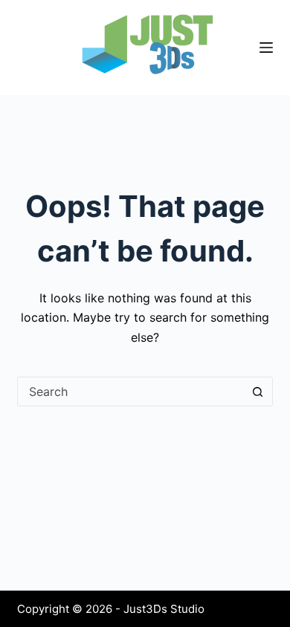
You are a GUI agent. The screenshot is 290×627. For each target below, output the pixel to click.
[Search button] (258, 391)
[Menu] (266, 47)
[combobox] (130, 391)
